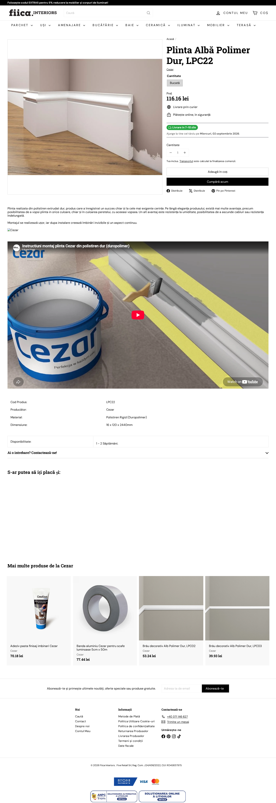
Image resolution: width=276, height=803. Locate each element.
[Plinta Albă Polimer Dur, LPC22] (28, 516)
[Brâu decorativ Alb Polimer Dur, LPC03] (237, 619)
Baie (130, 25)
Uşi (44, 25)
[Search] (148, 13)
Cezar (67, 566)
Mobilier (216, 25)
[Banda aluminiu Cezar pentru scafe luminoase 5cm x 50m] (105, 620)
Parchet (20, 25)
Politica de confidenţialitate (136, 726)
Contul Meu (82, 731)
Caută (79, 716)
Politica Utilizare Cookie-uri (136, 721)
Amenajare (70, 25)
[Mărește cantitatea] (185, 153)
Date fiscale (126, 746)
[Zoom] (85, 117)
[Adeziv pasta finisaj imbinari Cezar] (39, 619)
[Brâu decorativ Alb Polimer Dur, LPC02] (171, 619)
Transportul (186, 161)
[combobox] (108, 13)
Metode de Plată (129, 716)
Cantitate (173, 145)
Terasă (245, 25)
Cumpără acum (217, 182)
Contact (80, 721)
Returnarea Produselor (133, 731)
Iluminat (187, 25)
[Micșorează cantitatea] (171, 153)
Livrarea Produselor (131, 736)
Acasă (170, 39)
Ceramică (156, 25)
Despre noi (82, 726)
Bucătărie (104, 25)
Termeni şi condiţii (130, 741)
